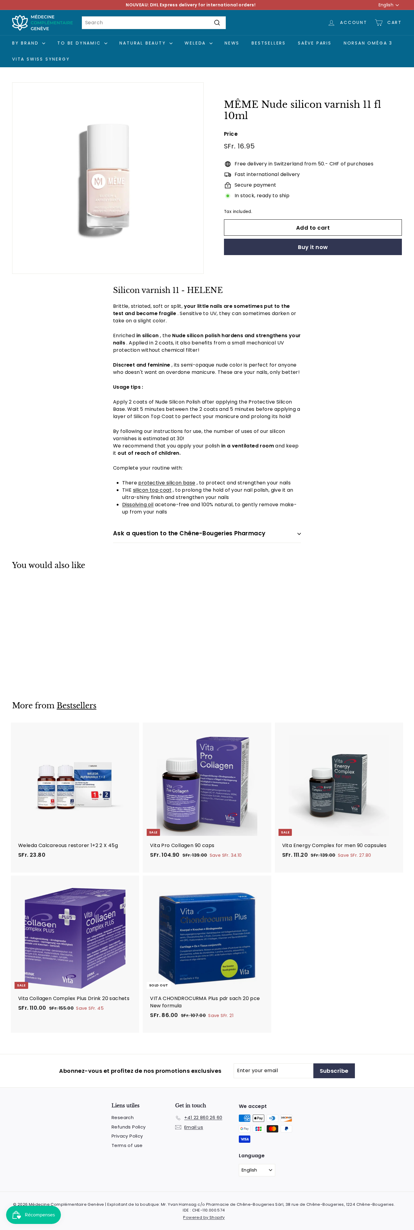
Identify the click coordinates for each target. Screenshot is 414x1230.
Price (231, 134)
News (232, 43)
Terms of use (127, 1145)
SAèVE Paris (315, 43)
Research (123, 1117)
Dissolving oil (138, 504)
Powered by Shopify (204, 1217)
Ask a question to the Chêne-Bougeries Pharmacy (189, 533)
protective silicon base (166, 482)
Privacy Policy (127, 1136)
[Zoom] (107, 178)
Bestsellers (269, 43)
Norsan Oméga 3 (368, 43)
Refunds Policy (129, 1127)
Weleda (196, 43)
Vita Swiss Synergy (41, 59)
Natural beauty (143, 43)
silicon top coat (152, 490)
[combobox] (154, 22)
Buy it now (313, 247)
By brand (26, 43)
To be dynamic (80, 43)
